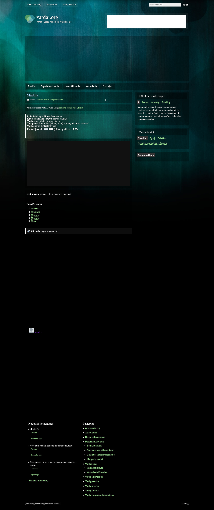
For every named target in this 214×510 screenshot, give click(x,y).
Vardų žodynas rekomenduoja (99, 495)
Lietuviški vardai (72, 86)
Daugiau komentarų (38, 480)
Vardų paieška (69, 5)
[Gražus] (49, 129)
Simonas (34, 469)
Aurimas (34, 449)
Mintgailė (35, 212)
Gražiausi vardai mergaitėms (101, 455)
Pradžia (31, 86)
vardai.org (47, 16)
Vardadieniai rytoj (95, 468)
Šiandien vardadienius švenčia (152, 143)
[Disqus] (79, 282)
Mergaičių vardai (56, 100)
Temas (145, 102)
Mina (33, 221)
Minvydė (35, 215)
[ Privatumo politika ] (52, 503)
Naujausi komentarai (95, 437)
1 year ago (35, 475)
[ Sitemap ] (29, 503)
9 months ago (36, 455)
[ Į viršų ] (185, 503)
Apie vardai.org (34, 5)
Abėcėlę (155, 102)
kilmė (69, 108)
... (107, 100)
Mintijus (35, 208)
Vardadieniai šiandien (97, 472)
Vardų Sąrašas (92, 486)
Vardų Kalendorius (94, 477)
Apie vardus (51, 5)
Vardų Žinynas (92, 490)
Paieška (162, 138)
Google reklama (146, 155)
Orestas (34, 433)
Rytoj (152, 138)
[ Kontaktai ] (39, 503)
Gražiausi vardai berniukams (101, 450)
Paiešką (166, 102)
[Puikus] (52, 129)
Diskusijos (107, 86)
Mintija (32, 95)
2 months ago (36, 438)
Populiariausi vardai (50, 86)
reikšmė (62, 108)
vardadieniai (78, 108)
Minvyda (35, 218)
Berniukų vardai (94, 445)
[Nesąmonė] (45, 129)
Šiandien (142, 138)
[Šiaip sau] (47, 129)
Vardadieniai (91, 86)
